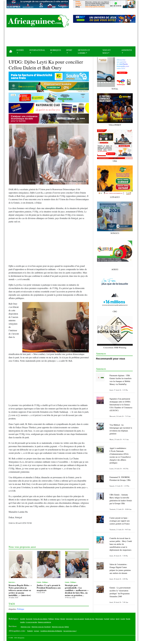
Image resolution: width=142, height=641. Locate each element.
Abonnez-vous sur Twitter (60, 627)
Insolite (22, 622)
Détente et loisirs (84, 51)
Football (106, 619)
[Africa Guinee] (38, 21)
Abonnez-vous (25, 627)
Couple (122, 619)
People (128, 619)
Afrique (57, 619)
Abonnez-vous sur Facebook (41, 627)
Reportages (99, 619)
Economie (29, 619)
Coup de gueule (78, 619)
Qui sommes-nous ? (70, 631)
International (37, 50)
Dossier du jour (90, 619)
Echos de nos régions (40, 619)
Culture (112, 619)
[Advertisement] (71, 38)
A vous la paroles (31, 622)
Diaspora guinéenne (44, 622)
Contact (36, 631)
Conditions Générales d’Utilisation (51, 631)
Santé (118, 619)
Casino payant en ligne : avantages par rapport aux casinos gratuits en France (120, 520)
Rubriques (55, 50)
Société (22, 619)
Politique (20, 609)
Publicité (30, 631)
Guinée (20, 50)
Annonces (126, 50)
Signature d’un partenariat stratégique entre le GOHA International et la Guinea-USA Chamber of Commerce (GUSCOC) (121, 404)
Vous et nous (106, 51)
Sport (69, 50)
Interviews (69, 619)
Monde (62, 619)
